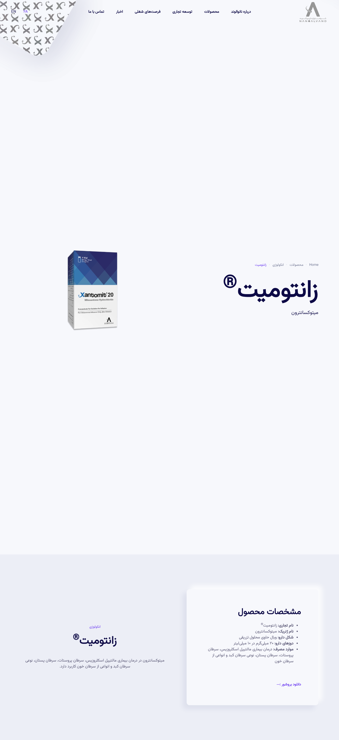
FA (26, 12)
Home (313, 265)
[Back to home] (312, 12)
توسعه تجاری (182, 12)
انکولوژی (278, 265)
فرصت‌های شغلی (148, 12)
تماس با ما (96, 12)
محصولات (211, 12)
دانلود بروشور (291, 684)
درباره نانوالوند (241, 12)
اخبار (119, 12)
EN (13, 12)
